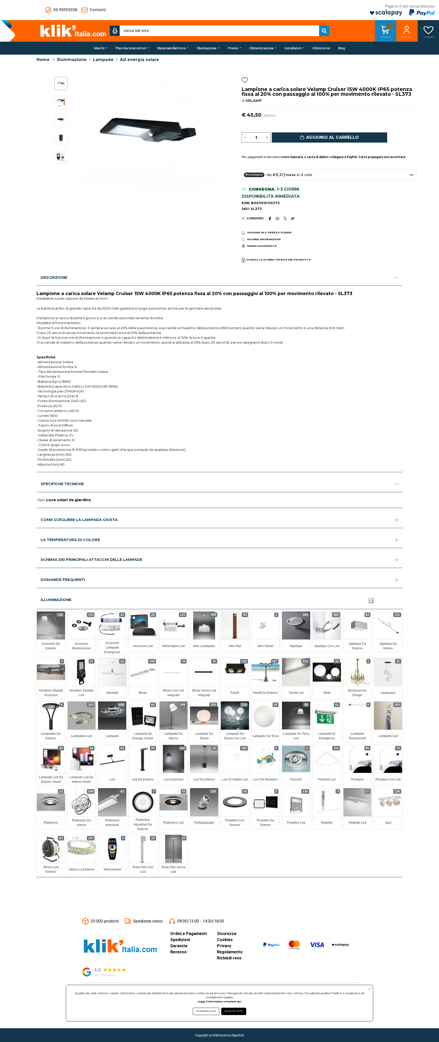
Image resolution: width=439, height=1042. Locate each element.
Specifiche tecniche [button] (62, 484)
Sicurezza (226, 933)
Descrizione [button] (54, 277)
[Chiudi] (371, 600)
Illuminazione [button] (56, 599)
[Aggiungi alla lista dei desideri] (245, 81)
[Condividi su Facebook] (270, 218)
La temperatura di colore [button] (70, 540)
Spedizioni (180, 939)
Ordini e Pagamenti (188, 933)
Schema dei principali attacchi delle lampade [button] (91, 559)
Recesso (178, 951)
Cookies (225, 939)
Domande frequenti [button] (63, 579)
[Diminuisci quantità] (245, 137)
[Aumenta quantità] (267, 137)
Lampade (103, 59)
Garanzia (178, 945)
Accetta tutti (234, 1011)
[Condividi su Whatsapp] (277, 218)
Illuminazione (72, 59)
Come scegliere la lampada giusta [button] (79, 519)
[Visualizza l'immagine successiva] (80, 133)
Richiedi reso (229, 958)
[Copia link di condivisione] (292, 218)
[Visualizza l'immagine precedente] (212, 133)
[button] (115, 31)
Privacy (224, 945)
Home (43, 59)
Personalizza (206, 1011)
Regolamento (230, 951)
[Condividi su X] (285, 218)
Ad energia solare (139, 59)
